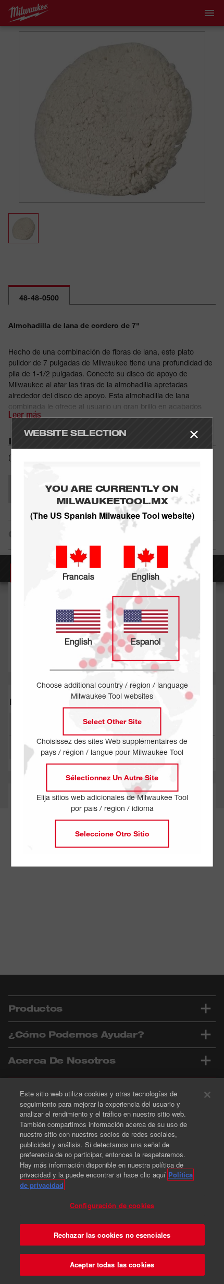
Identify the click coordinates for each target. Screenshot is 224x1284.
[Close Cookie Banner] (207, 1094)
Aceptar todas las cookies (112, 1264)
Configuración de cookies (112, 1205)
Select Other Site (112, 720)
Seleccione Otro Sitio (112, 833)
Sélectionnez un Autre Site (112, 776)
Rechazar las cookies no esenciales (112, 1235)
